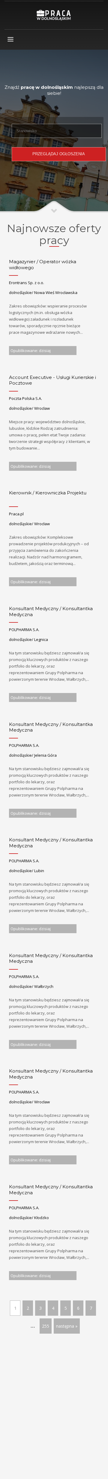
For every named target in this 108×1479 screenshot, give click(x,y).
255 (45, 1326)
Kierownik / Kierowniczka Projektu (47, 493)
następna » (66, 1326)
